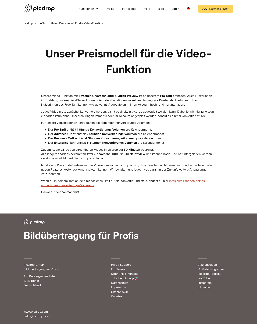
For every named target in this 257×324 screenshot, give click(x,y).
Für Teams (129, 9)
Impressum (118, 287)
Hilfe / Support (121, 265)
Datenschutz (119, 283)
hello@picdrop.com (37, 316)
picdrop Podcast (209, 274)
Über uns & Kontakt (124, 274)
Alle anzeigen (207, 265)
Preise (110, 9)
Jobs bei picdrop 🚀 (124, 278)
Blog (161, 9)
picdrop (28, 23)
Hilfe (147, 9)
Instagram (205, 283)
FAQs (42, 23)
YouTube (204, 278)
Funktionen (86, 9)
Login (175, 9)
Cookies (116, 296)
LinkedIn (204, 287)
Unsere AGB (119, 292)
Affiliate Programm (211, 269)
